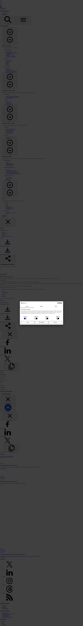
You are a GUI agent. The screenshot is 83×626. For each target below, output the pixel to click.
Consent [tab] (27, 306)
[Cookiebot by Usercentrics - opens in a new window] (58, 303)
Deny (28, 322)
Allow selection (41, 322)
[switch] (36, 318)
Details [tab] (41, 306)
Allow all (55, 322)
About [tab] (56, 306)
